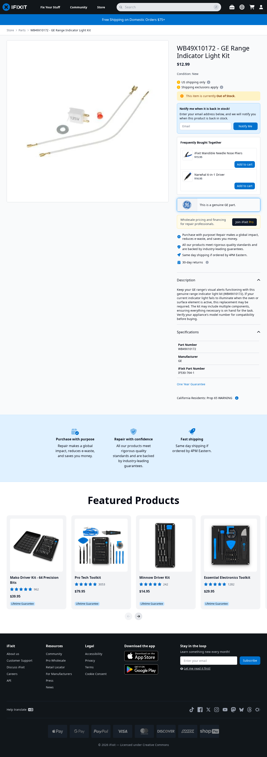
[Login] (261, 7)
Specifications (188, 332)
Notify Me (245, 126)
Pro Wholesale (56, 660)
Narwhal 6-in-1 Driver (209, 175)
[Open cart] (252, 7)
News (50, 687)
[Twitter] (208, 709)
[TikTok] (191, 709)
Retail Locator (55, 667)
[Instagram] (216, 709)
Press (49, 680)
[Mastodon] (233, 709)
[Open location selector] (242, 7)
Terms (89, 667)
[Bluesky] (241, 710)
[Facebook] (200, 709)
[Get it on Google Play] (141, 669)
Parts (22, 30)
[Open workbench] (232, 7)
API (9, 680)
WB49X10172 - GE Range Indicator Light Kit (60, 30)
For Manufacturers (59, 674)
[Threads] (249, 709)
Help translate (16, 710)
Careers (12, 674)
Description (186, 280)
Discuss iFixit (16, 667)
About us (13, 654)
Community (54, 654)
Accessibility (93, 654)
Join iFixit (244, 222)
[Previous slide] (128, 616)
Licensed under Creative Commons (144, 745)
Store (10, 30)
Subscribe (250, 660)
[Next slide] (138, 616)
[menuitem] (50, 7)
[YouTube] (225, 709)
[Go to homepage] (16, 7)
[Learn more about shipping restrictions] (208, 82)
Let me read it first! (197, 668)
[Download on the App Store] (141, 656)
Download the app (139, 646)
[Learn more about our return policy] (207, 262)
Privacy (90, 660)
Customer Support (19, 660)
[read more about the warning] (237, 398)
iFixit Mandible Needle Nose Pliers (218, 153)
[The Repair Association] (257, 709)
